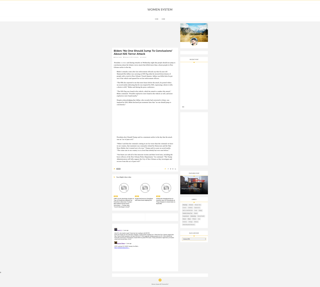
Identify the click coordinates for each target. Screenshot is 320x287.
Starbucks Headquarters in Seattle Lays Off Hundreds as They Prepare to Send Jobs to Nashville (165, 201)
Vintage (190, 221)
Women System (160, 9)
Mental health (201, 216)
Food (195, 210)
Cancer (184, 207)
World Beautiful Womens (189, 224)
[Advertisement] (145, 35)
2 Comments (135, 57)
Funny (200, 210)
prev (182, 107)
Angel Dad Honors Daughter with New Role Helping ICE (144, 199)
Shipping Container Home (190, 188)
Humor (195, 213)
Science (185, 221)
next (183, 107)
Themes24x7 (165, 284)
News (118, 168)
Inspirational (186, 216)
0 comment (143, 57)
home (156, 19)
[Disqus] (145, 248)
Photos (194, 219)
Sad (199, 219)
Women (196, 221)
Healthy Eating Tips (187, 213)
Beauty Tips (198, 204)
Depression (197, 207)
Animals (191, 204)
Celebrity (190, 207)
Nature (184, 219)
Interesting (193, 216)
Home (163, 19)
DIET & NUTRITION (187, 210)
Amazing (185, 204)
